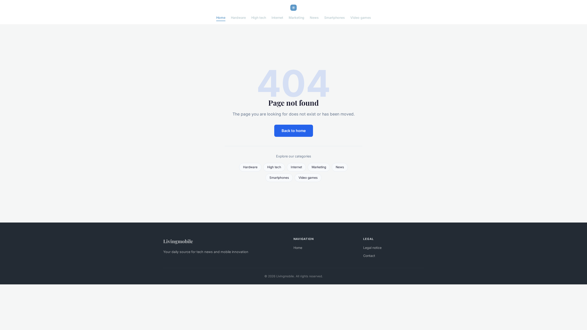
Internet (277, 17)
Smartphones (334, 17)
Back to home (294, 130)
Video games (360, 17)
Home (220, 17)
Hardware (238, 17)
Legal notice (372, 248)
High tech (258, 17)
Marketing (296, 17)
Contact (369, 256)
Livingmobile (178, 241)
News (314, 17)
